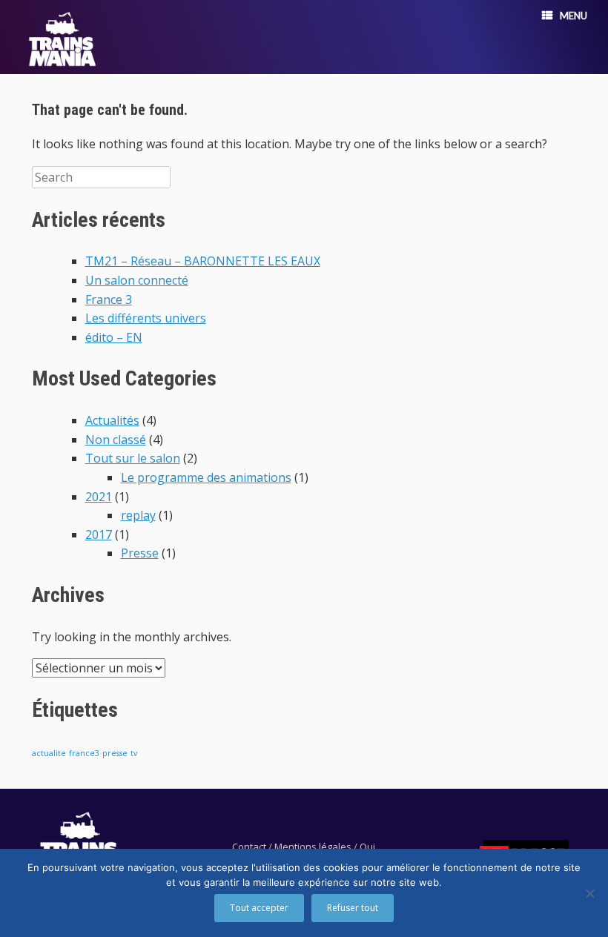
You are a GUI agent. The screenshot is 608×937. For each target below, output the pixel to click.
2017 (98, 534)
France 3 (108, 299)
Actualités (112, 420)
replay (138, 515)
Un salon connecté (136, 280)
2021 (98, 497)
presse (115, 753)
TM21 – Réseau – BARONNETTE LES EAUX (202, 261)
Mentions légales (312, 846)
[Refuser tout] (589, 893)
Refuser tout (352, 907)
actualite (49, 753)
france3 (84, 753)
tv (133, 753)
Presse (140, 553)
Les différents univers (145, 318)
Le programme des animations (206, 477)
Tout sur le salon (132, 458)
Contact (249, 846)
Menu (573, 15)
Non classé (115, 439)
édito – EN (113, 337)
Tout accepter (259, 907)
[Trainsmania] (62, 39)
